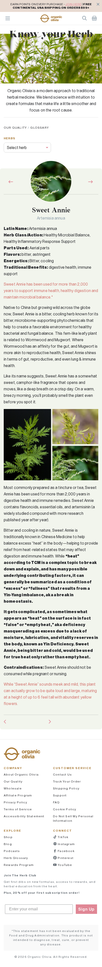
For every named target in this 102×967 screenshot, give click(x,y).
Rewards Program (19, 865)
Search (84, 18)
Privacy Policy (15, 802)
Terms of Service (18, 809)
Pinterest (65, 858)
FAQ (56, 802)
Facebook (66, 851)
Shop (8, 837)
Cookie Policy (64, 809)
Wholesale (13, 788)
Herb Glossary (16, 858)
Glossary (39, 127)
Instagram (66, 844)
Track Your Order (67, 781)
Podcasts (12, 851)
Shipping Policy (66, 788)
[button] (51, 18)
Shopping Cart (94, 18)
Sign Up (86, 909)
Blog (8, 844)
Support (60, 795)
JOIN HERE (73, 4)
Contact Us (62, 774)
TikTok (62, 837)
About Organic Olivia (21, 774)
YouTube (64, 865)
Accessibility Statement (24, 816)
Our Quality (15, 127)
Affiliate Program (18, 795)
